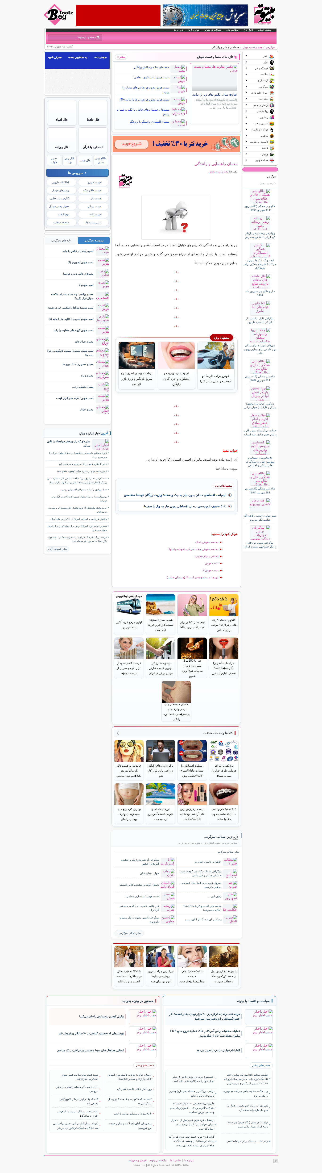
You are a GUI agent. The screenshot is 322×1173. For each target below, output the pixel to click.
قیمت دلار (96, 198)
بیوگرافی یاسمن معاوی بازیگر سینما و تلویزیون (139, 919)
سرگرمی (270, 47)
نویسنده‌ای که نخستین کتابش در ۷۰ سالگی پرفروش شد (91, 1033)
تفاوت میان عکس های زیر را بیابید (214, 94)
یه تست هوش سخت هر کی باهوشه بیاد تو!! (193, 549)
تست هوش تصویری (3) (80, 262)
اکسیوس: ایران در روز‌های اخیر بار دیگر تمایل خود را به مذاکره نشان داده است (193, 1078)
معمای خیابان (86, 409)
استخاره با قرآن (93, 147)
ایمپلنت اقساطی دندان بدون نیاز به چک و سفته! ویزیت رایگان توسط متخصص (175, 495)
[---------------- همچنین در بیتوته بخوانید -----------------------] (137, 1001)
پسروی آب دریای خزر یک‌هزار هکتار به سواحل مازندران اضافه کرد (247, 1107)
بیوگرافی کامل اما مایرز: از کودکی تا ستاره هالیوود (260, 320)
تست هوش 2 (210, 570)
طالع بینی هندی (100, 160)
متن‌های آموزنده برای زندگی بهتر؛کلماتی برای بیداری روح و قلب (260, 349)
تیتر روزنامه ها (93, 222)
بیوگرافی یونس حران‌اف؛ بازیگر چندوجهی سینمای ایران (260, 544)
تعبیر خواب (54, 160)
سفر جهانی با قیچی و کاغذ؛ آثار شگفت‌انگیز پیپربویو (260, 517)
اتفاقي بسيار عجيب (206, 556)
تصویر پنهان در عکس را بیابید (77, 251)
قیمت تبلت (95, 214)
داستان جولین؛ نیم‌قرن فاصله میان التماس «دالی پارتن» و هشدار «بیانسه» (129, 1076)
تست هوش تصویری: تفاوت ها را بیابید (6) (71, 318)
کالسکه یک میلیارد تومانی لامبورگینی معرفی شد (79, 1101)
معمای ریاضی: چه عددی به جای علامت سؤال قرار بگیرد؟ (72, 296)
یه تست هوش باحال (206, 542)
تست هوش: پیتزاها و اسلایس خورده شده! (70, 307)
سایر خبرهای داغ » (57, 549)
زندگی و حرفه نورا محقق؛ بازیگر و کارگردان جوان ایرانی (260, 405)
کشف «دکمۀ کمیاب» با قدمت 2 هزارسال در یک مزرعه (130, 1101)
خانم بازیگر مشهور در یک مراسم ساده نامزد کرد (83, 464)
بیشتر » (121, 56)
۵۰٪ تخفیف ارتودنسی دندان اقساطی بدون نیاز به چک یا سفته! (185, 506)
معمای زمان (87, 375)
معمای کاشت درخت (82, 386)
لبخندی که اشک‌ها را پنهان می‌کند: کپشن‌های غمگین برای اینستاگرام (260, 264)
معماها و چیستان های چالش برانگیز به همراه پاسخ (143, 112)
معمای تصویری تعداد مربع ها (78, 364)
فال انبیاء (61, 119)
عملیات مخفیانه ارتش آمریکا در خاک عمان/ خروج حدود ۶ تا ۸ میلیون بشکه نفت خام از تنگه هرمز (205, 1033)
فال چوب (85, 160)
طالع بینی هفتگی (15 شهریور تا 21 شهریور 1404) (260, 378)
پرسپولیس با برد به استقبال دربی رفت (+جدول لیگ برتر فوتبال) (79, 498)
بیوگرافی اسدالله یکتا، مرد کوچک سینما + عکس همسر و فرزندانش (200, 873)
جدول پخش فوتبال (59, 206)
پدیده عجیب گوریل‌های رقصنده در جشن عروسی (76, 1089)
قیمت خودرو (94, 182)
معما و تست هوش (252, 47)
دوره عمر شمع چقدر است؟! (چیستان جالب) (192, 577)
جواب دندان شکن (149, 873)
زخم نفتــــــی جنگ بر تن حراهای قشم (247, 1141)
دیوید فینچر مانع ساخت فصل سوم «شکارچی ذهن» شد (80, 1076)
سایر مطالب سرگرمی (130, 933)
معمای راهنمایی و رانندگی (216, 164)
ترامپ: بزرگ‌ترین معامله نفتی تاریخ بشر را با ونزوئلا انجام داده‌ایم (191, 1093)
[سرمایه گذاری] (176, 144)
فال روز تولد (69, 160)
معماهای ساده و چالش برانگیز (151, 67)
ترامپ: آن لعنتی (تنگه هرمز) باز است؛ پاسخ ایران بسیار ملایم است (247, 1124)
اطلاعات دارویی (60, 182)
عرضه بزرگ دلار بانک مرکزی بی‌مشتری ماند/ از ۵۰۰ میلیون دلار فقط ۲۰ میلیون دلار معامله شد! (77, 539)
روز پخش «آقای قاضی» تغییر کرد (134, 1089)
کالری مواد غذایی (59, 198)
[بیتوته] (59, 24)
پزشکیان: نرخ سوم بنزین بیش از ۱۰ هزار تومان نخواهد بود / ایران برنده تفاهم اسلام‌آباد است (192, 1124)
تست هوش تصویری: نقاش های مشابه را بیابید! (145, 90)
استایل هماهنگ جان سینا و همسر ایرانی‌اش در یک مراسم (90, 1050)
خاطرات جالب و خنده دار (207, 861)
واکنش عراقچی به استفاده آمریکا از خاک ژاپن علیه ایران (78, 519)
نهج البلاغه (63, 214)
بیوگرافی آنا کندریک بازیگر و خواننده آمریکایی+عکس (140, 861)
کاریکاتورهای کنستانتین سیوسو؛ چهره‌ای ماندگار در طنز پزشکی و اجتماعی (260, 461)
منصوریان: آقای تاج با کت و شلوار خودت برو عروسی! (130, 1125)
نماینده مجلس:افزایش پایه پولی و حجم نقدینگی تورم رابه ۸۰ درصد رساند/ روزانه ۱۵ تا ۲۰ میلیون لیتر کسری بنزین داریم (246, 1079)
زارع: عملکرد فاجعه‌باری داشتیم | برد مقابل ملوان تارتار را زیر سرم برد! (78, 455)
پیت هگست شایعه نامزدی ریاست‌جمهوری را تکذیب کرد (245, 1093)
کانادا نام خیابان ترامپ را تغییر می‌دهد (218, 1050)
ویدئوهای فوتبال (60, 190)
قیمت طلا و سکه (92, 190)
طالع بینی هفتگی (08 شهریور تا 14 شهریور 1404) (260, 208)
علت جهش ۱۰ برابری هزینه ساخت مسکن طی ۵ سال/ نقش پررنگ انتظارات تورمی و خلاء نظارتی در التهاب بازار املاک (77, 480)
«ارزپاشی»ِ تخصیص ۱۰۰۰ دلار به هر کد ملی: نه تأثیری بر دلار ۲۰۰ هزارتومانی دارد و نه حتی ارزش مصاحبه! (191, 1108)
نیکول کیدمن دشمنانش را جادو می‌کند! (101, 1016)
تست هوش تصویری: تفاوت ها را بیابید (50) (144, 99)
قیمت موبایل (94, 206)
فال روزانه (61, 147)
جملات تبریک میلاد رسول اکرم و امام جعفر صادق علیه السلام (260, 432)
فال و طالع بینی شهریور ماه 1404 (260, 293)
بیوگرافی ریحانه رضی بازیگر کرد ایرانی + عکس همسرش (260, 235)
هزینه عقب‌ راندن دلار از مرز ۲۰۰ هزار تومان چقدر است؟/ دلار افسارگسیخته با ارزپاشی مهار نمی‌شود (204, 1016)
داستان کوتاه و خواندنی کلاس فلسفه (139, 884)
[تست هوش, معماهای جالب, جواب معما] (176, 217)
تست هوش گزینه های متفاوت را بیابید (73, 330)
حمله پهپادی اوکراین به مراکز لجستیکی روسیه (84, 489)
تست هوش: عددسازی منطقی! (151, 77)
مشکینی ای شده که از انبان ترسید (203, 919)
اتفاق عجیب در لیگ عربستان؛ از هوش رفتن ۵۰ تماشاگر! (78, 1113)
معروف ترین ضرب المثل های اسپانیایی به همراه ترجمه (201, 884)
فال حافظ (93, 119)
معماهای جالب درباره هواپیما (78, 273)
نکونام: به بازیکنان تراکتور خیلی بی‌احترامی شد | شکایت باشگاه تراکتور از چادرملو (75, 1125)
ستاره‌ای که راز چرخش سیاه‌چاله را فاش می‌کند (68, 443)
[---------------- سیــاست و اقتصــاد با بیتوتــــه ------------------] (253, 1001)
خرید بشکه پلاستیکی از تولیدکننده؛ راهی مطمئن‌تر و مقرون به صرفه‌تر (77, 509)
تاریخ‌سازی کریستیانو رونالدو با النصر (132, 1113)
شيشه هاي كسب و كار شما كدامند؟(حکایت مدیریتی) (202, 908)
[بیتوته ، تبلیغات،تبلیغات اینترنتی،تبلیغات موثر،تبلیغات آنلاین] (118, 15)
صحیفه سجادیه (61, 222)
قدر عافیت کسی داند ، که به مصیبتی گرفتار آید (139, 908)
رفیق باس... (215, 896)
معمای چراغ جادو (84, 341)
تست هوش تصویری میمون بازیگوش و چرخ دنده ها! (70, 352)
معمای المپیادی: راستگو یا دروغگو (149, 121)
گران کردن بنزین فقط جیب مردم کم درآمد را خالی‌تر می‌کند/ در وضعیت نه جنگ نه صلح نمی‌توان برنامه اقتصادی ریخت (191, 1141)
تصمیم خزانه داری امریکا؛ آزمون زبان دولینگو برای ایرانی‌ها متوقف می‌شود (77, 528)
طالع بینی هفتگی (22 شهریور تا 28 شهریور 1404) (260, 490)
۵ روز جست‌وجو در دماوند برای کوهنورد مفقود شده (82, 471)
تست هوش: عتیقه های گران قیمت (74, 398)
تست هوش (211, 563)
